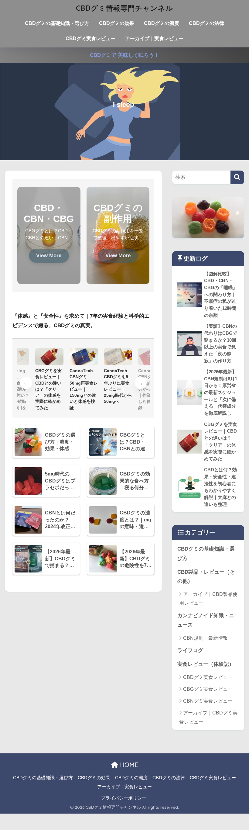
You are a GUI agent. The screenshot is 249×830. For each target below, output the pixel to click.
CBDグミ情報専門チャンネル (124, 8)
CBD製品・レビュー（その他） (206, 576)
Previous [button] (26, 383)
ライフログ (190, 650)
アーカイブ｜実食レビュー (154, 38)
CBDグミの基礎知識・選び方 (57, 23)
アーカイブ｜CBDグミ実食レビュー (208, 717)
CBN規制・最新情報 (205, 638)
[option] (84, 379)
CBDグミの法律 (206, 23)
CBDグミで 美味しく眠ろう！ (124, 55)
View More (48, 255)
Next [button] (141, 383)
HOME (128, 765)
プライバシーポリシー (123, 798)
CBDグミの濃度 (161, 23)
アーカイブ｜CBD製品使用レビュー (208, 599)
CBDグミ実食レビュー (90, 38)
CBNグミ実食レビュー (208, 701)
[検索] (237, 177)
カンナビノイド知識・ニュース (205, 620)
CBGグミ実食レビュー (208, 689)
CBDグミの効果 (116, 23)
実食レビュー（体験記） (205, 664)
